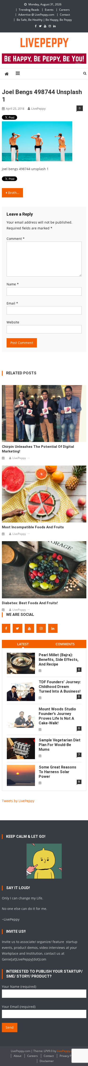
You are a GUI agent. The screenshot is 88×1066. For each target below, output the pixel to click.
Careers (64, 10)
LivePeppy (38, 108)
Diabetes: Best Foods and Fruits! (30, 603)
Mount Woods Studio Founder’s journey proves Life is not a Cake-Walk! (57, 716)
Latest (23, 644)
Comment (16, 238)
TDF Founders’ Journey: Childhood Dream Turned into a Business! (60, 687)
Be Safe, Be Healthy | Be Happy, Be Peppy (44, 20)
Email (12, 303)
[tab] (23, 644)
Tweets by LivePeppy (18, 801)
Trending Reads (29, 10)
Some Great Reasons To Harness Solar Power (57, 772)
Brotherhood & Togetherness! (15, 192)
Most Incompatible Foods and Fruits (33, 527)
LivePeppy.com (67, 1051)
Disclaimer (47, 1061)
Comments (65, 644)
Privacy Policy (68, 1056)
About (17, 1056)
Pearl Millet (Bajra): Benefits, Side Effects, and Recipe (58, 659)
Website (13, 322)
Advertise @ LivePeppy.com (36, 15)
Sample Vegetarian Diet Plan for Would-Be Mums (59, 745)
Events (49, 10)
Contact (65, 15)
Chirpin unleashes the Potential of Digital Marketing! (38, 449)
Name (13, 284)
